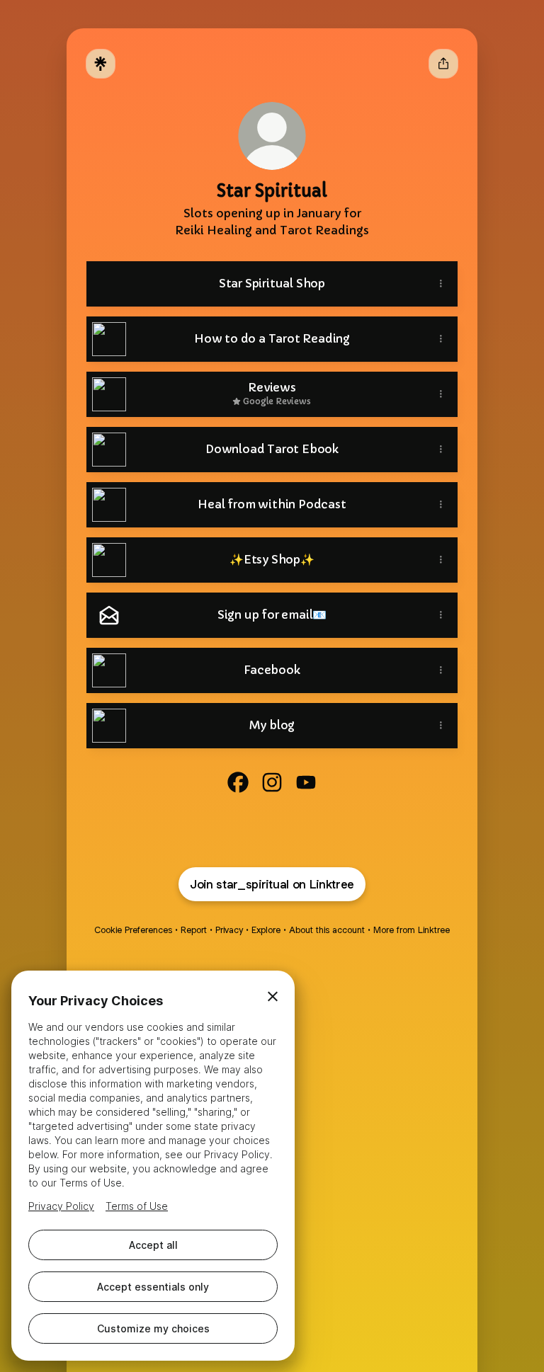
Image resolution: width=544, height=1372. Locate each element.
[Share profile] (443, 64)
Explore (265, 930)
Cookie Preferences (133, 930)
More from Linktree (411, 930)
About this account (327, 930)
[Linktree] (100, 64)
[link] (238, 782)
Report (194, 930)
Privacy (229, 930)
